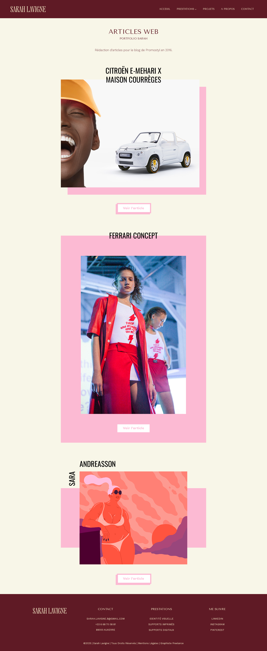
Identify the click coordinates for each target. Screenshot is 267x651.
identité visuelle (161, 618)
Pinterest (217, 630)
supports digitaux (161, 630)
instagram (217, 624)
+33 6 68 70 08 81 (105, 624)
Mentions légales (148, 643)
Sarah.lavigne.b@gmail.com (106, 618)
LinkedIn (217, 618)
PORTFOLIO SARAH (133, 38)
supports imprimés (161, 624)
